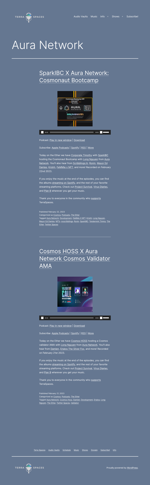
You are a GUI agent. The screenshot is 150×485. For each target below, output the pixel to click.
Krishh (51, 167)
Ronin (92, 163)
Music (94, 16)
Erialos (97, 400)
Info (102, 16)
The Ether (75, 215)
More (91, 147)
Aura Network (53, 218)
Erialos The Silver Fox (72, 348)
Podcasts (66, 215)
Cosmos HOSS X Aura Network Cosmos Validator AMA (74, 258)
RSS (83, 147)
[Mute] (101, 132)
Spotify (75, 147)
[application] (75, 132)
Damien (55, 348)
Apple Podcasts (60, 147)
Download (79, 140)
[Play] (42, 132)
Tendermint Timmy (97, 221)
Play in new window (61, 140)
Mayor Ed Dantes (47, 221)
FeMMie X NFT (79, 218)
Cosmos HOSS (79, 340)
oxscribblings (67, 221)
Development (66, 218)
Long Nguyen (90, 159)
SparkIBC (103, 155)
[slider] (106, 132)
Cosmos (57, 215)
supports (96, 198)
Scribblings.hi (80, 163)
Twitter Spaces (51, 224)
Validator (75, 403)
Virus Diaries (100, 186)
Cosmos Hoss (66, 400)
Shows (115, 16)
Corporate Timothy (81, 155)
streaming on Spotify (63, 182)
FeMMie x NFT (65, 167)
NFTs (58, 221)
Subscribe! (132, 16)
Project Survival (83, 186)
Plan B (47, 190)
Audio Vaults (81, 16)
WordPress (132, 468)
